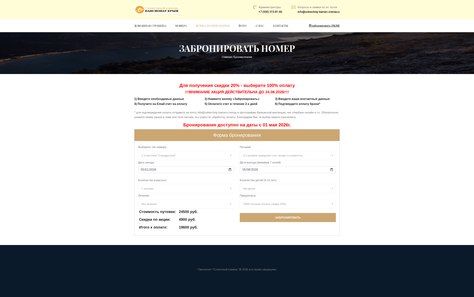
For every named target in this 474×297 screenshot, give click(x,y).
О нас (260, 26)
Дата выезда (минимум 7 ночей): (260, 162)
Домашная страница (150, 26)
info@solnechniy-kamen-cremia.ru (319, 12)
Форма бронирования (212, 26)
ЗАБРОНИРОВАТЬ (288, 217)
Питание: (245, 147)
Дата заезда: (146, 162)
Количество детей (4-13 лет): (258, 180)
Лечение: (144, 195)
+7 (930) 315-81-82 (270, 12)
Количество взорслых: (152, 180)
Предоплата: (248, 195)
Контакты (280, 26)
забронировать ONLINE (325, 25)
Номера (181, 26)
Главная (227, 57)
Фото (242, 26)
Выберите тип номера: (152, 147)
